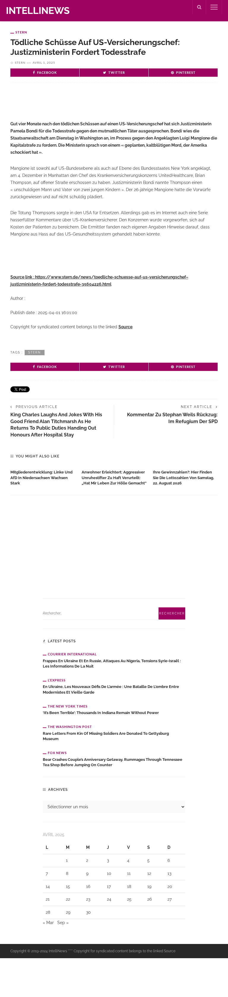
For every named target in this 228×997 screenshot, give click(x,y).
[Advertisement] (79, 107)
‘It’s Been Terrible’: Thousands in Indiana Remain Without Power (101, 712)
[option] (43, 477)
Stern (21, 32)
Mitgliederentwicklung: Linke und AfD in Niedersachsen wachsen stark (41, 478)
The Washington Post (70, 727)
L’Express (57, 680)
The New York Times (68, 706)
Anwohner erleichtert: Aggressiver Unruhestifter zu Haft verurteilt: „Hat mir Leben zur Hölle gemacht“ (114, 478)
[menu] (214, 7)
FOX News (57, 753)
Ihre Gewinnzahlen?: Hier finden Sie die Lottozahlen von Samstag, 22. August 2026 (183, 478)
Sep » (63, 922)
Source (125, 326)
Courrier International (72, 654)
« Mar (48, 922)
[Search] (199, 7)
